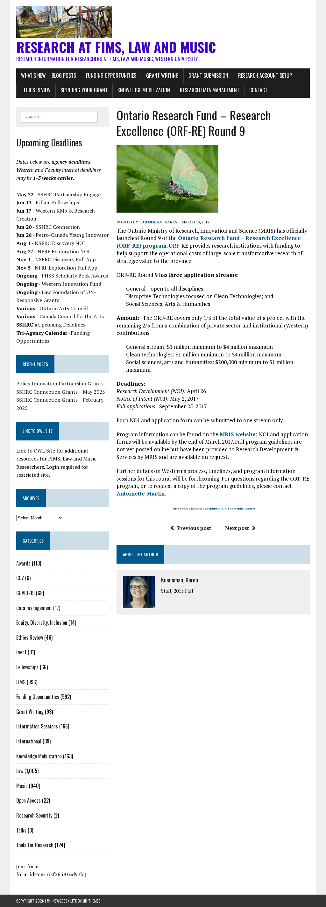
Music (22, 786)
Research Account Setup (265, 75)
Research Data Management (209, 90)
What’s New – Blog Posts (48, 75)
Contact (258, 90)
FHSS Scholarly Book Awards (75, 275)
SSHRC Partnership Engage (69, 194)
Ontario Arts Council (63, 308)
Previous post (194, 527)
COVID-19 (25, 593)
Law (19, 771)
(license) (249, 508)
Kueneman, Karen (159, 222)
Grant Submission (208, 75)
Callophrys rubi (213, 508)
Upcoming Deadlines (61, 324)
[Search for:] (59, 116)
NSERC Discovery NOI (60, 243)
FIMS (20, 682)
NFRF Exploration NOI (64, 251)
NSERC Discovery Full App (65, 259)
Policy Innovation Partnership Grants (59, 383)
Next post (237, 527)
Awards (23, 563)
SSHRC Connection (58, 226)
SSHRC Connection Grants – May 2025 (60, 391)
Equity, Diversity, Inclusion (41, 622)
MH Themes (91, 900)
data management (34, 608)
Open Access (28, 800)
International (28, 741)
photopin (236, 508)
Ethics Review (36, 90)
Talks (21, 830)
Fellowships (27, 667)
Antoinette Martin (141, 493)
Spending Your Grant (84, 90)
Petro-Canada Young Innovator (72, 234)
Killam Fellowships (57, 202)
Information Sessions (37, 726)
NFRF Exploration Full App (66, 267)
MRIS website (238, 434)
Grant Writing (162, 75)
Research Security (34, 815)
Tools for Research (34, 845)
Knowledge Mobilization (143, 90)
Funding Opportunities (111, 75)
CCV (20, 578)
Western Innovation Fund (71, 283)
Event (21, 652)
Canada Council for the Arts (71, 316)
